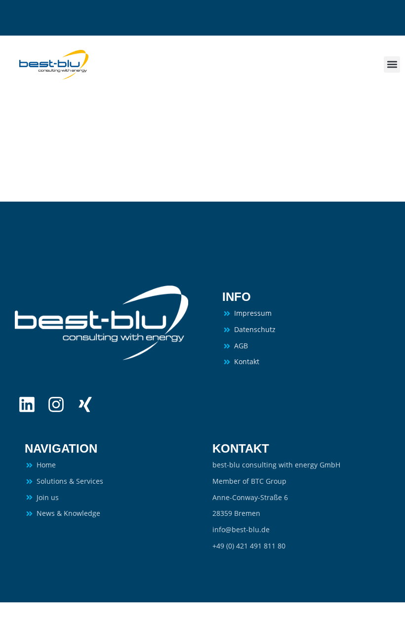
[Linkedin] (27, 404)
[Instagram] (56, 404)
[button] (392, 64)
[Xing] (85, 404)
